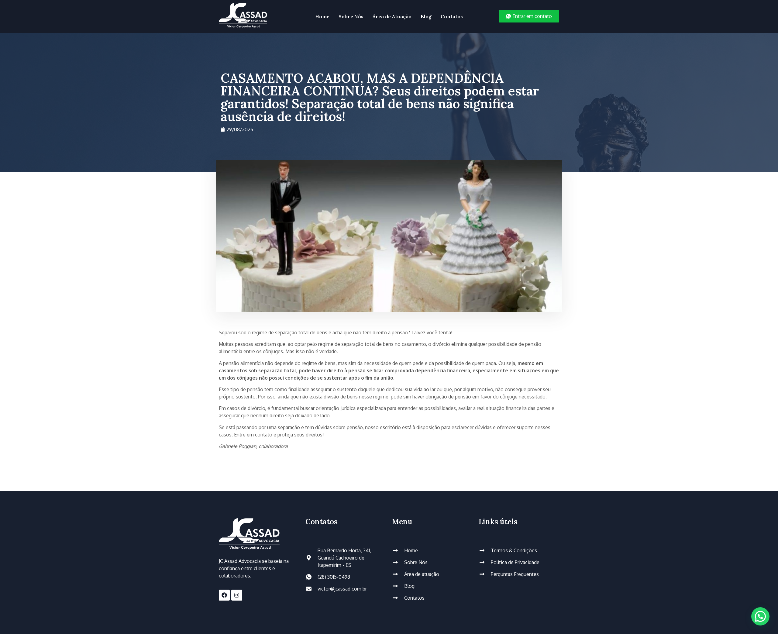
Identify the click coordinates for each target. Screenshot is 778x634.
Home (322, 16)
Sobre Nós (351, 16)
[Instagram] (236, 595)
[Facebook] (224, 595)
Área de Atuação (392, 16)
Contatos (452, 16)
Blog (426, 16)
